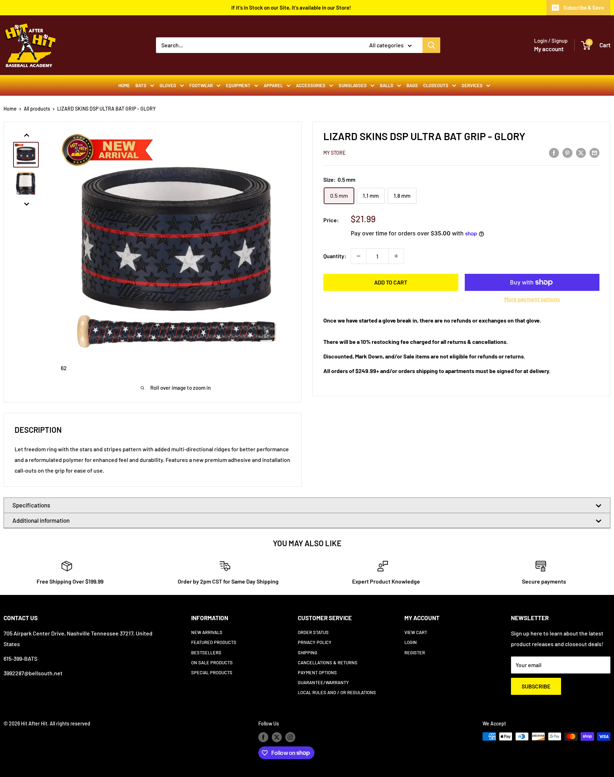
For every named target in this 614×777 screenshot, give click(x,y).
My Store (334, 153)
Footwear (201, 85)
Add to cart (390, 282)
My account (549, 48)
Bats (140, 85)
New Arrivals (206, 632)
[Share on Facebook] (554, 152)
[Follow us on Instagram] (290, 737)
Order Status (313, 632)
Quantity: (334, 255)
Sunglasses (353, 85)
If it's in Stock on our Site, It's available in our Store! (291, 7)
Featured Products (213, 642)
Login (410, 642)
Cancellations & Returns (327, 662)
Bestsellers (206, 652)
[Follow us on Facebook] (263, 737)
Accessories (310, 85)
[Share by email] (594, 152)
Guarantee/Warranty (323, 682)
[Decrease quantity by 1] (358, 256)
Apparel (273, 85)
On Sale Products (212, 662)
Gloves (168, 85)
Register (414, 652)
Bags (412, 85)
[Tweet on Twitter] (581, 152)
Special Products (211, 672)
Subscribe (536, 686)
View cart (415, 632)
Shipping (307, 652)
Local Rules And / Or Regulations (337, 692)
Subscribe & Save (583, 7)
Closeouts (435, 85)
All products (37, 109)
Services (472, 85)
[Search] (431, 45)
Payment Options (317, 672)
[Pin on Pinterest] (567, 152)
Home (124, 85)
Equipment (238, 85)
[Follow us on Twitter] (277, 737)
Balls (386, 85)
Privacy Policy (315, 642)
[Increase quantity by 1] (396, 256)
